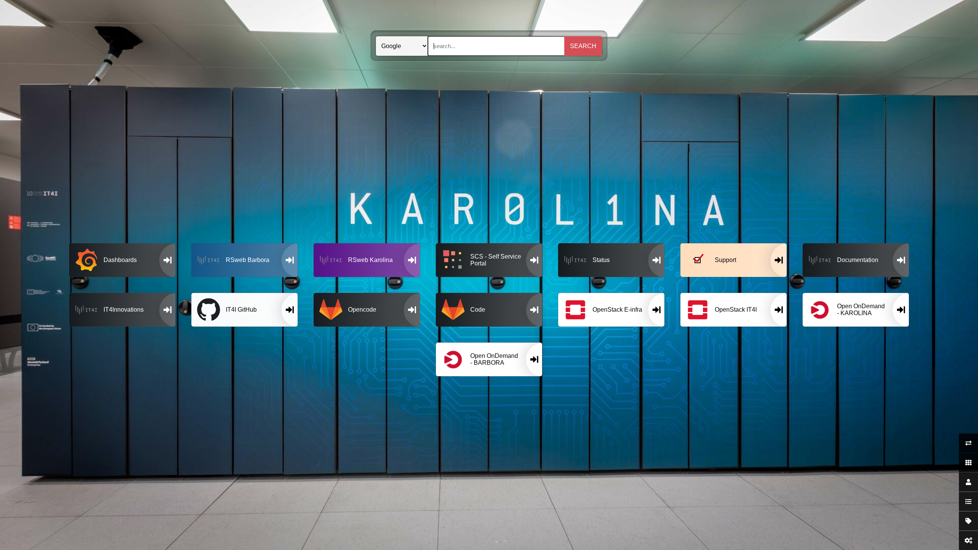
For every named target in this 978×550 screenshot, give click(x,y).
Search (583, 46)
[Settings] (968, 540)
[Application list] (968, 501)
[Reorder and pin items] (968, 443)
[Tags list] (968, 521)
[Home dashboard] (968, 462)
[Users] (968, 482)
